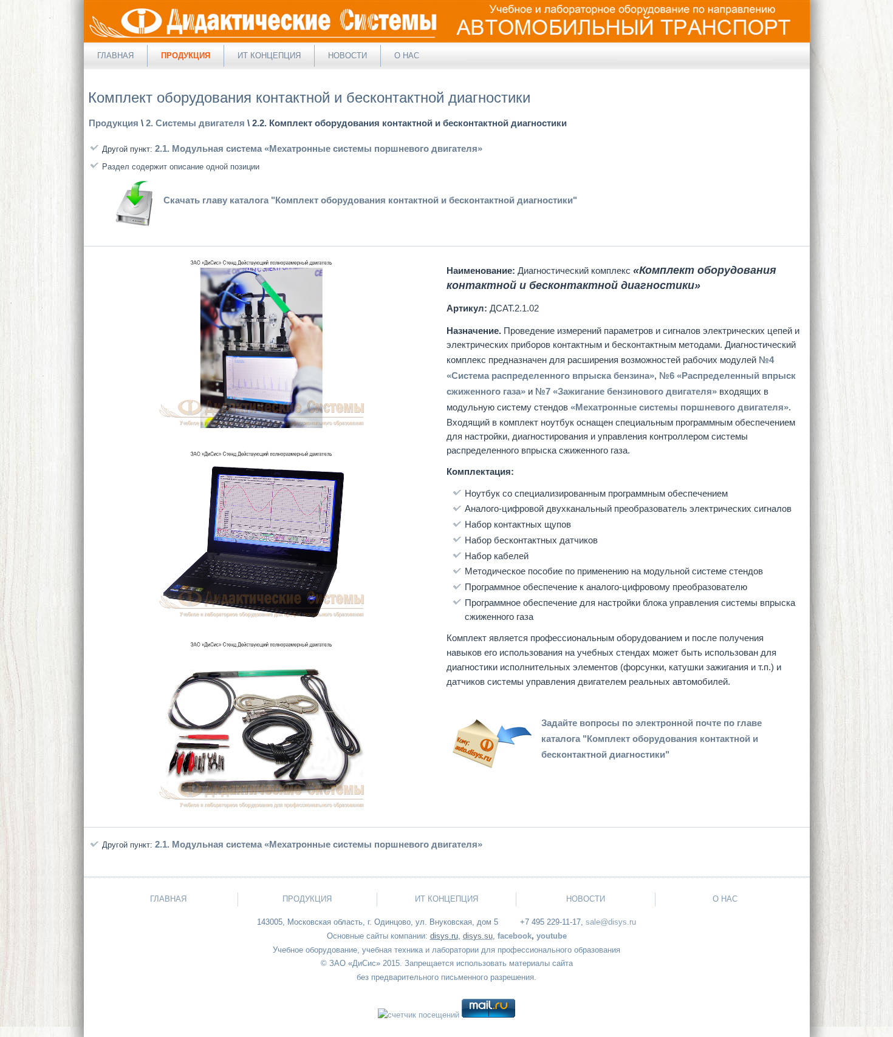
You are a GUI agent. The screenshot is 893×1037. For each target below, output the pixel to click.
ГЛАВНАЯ (168, 898)
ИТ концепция (269, 55)
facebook (515, 935)
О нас (406, 55)
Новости (347, 55)
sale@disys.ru (611, 921)
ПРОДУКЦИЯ (307, 898)
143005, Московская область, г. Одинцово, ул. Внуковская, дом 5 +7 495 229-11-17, (420, 921)
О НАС (725, 898)
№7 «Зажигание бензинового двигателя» (626, 391)
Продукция (185, 55)
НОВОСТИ (585, 898)
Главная (115, 55)
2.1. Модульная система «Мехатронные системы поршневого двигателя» (318, 148)
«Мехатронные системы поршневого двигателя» (679, 407)
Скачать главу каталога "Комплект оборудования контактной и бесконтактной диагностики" (370, 200)
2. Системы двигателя (195, 123)
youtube (551, 935)
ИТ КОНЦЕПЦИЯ (446, 898)
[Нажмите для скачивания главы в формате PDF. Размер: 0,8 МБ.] (134, 227)
